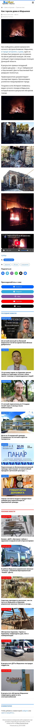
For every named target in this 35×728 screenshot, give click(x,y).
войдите (25, 711)
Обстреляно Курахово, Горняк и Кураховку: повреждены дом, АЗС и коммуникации (14, 633)
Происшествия (9, 260)
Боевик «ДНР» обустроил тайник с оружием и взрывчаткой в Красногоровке (17, 540)
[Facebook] (2, 273)
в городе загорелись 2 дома (12, 52)
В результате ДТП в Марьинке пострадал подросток (17, 664)
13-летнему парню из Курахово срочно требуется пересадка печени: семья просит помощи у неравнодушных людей (17, 374)
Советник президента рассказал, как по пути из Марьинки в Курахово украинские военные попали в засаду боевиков (16, 602)
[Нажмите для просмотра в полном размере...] (17, 120)
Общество (5, 350)
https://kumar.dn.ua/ (22, 723)
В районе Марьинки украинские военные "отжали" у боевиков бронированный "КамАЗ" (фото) (17, 570)
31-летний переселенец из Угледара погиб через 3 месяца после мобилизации (15, 405)
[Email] (25, 273)
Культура (4, 444)
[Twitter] (20, 273)
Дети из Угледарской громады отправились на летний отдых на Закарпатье (14, 437)
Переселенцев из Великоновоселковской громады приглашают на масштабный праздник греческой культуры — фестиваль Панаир (17, 468)
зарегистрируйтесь (7, 713)
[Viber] (11, 273)
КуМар (3, 255)
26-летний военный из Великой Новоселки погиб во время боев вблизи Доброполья (16, 342)
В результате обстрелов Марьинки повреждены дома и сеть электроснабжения (14, 695)
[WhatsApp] (16, 273)
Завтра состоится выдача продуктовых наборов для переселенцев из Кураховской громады (16, 500)
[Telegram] (7, 273)
